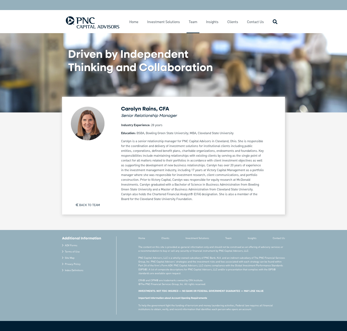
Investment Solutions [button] (163, 22)
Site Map (70, 258)
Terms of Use (72, 252)
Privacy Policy (73, 264)
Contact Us (279, 238)
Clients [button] (232, 22)
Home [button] (133, 22)
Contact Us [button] (255, 22)
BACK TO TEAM (89, 205)
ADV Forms (71, 245)
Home (141, 238)
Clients (165, 238)
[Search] (275, 22)
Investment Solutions (197, 238)
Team (228, 238)
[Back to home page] (92, 22)
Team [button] (193, 22)
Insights (252, 238)
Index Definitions (74, 270)
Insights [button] (212, 22)
